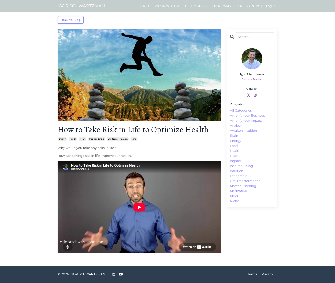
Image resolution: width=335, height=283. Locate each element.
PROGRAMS (221, 6)
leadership (238, 176)
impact (235, 161)
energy (62, 139)
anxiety (236, 126)
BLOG (238, 6)
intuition (236, 171)
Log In (271, 6)
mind (134, 139)
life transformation (118, 139)
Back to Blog (71, 20)
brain (234, 136)
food (234, 146)
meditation (238, 191)
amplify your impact (246, 121)
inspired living (96, 139)
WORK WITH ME (168, 6)
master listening (243, 186)
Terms (252, 274)
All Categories (241, 111)
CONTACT (255, 6)
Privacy (267, 274)
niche (234, 201)
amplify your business (247, 116)
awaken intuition (243, 131)
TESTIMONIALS (196, 6)
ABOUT (145, 6)
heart (82, 139)
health (73, 139)
